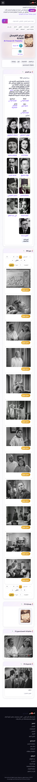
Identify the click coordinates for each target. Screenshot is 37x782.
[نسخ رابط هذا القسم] (23, 72)
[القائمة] (3, 2)
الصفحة (26, 265)
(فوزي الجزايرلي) (27, 693)
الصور (17, 29)
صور (19, 62)
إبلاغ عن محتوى (31, 771)
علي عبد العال (12, 215)
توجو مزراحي (24, 100)
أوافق (32, 10)
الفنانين (33, 731)
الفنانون (20, 27)
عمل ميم (26, 289)
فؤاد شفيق (25, 175)
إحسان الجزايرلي (12, 135)
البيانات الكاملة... (25, 240)
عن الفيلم (31, 62)
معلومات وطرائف (31, 751)
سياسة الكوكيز (31, 769)
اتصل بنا (33, 761)
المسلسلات (26, 27)
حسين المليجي (12, 195)
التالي (16, 260)
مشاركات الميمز (30, 29)
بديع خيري (24, 105)
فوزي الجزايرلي (25, 135)
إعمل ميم (32, 746)
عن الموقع (32, 759)
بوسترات (14, 62)
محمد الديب (12, 175)
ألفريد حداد (24, 235)
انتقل (11, 265)
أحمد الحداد (24, 215)
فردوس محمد (12, 155)
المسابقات (22, 29)
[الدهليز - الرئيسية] (33, 2)
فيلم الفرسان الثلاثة (17, 36)
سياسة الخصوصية (31, 766)
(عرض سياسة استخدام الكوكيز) (27, 14)
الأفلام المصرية (14, 106)
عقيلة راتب (24, 155)
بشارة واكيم (24, 195)
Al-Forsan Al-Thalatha (13, 41)
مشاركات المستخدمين (28, 65)
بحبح (11, 90)
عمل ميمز (9, 27)
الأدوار (15, 27)
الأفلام (32, 27)
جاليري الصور (32, 736)
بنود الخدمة (32, 764)
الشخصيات (24, 62)
